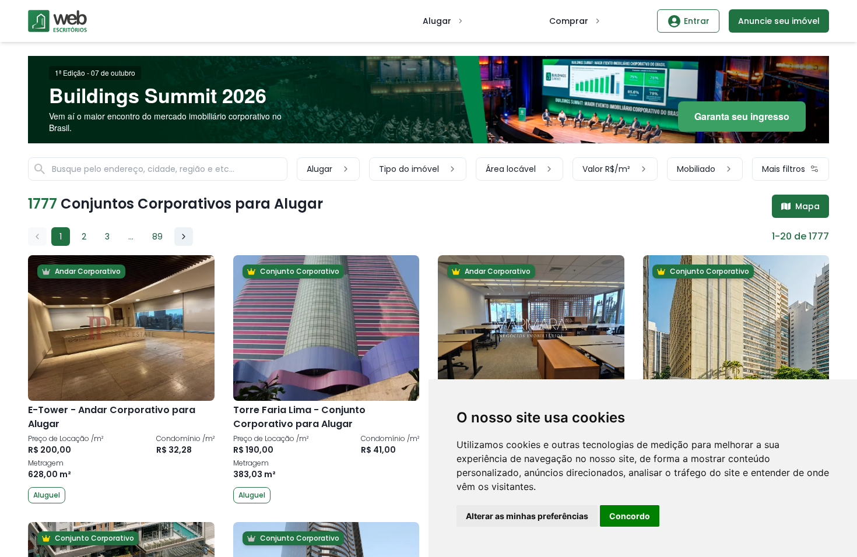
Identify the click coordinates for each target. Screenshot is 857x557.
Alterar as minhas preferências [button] (527, 516)
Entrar (697, 21)
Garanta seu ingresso (741, 116)
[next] (183, 236)
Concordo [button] (629, 516)
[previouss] (37, 236)
